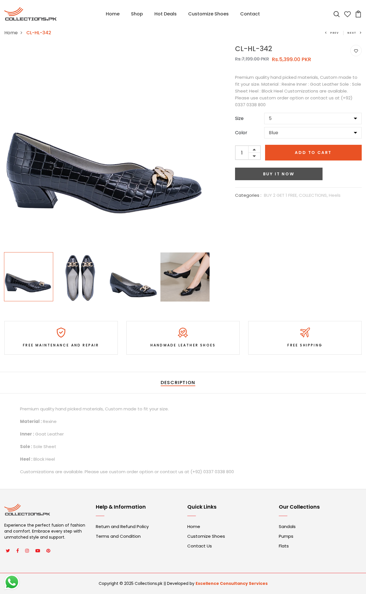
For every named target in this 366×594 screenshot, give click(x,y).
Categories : (248, 195)
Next (352, 33)
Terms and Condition (118, 536)
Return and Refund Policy (122, 526)
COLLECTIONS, (314, 195)
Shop (137, 14)
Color (241, 132)
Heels (335, 195)
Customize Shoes (208, 14)
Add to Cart (313, 152)
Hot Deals (165, 14)
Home (113, 14)
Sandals (287, 526)
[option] (106, 147)
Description (178, 382)
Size (239, 118)
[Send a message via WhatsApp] (12, 582)
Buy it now (279, 174)
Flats (284, 546)
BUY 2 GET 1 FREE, (281, 195)
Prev (334, 33)
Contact (250, 14)
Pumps (286, 536)
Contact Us (199, 546)
